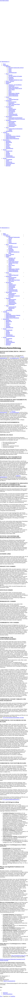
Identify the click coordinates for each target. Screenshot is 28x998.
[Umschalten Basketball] (23, 236)
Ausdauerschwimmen (13, 115)
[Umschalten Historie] (23, 328)
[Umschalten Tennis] (23, 305)
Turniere (10, 130)
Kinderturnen (11, 103)
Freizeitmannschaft (12, 72)
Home (4, 64)
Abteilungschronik (12, 125)
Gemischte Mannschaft (13, 99)
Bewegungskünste (12, 101)
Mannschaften (11, 122)
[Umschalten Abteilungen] (23, 234)
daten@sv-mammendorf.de (9, 981)
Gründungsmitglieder (10, 157)
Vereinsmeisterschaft (12, 114)
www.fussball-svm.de (14, 358)
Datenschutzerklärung (7, 994)
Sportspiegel (8, 134)
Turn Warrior (11, 105)
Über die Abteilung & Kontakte (15, 76)
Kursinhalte (10, 77)
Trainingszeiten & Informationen (15, 117)
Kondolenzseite (9, 150)
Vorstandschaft (9, 162)
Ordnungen (8, 144)
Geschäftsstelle (9, 159)
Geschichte (10, 112)
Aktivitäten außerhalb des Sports (15, 79)
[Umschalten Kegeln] (23, 272)
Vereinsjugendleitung (10, 163)
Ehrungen (8, 154)
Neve (1, 996)
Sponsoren (8, 147)
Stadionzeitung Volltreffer (13, 93)
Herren (9, 70)
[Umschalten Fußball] (23, 256)
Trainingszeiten (11, 110)
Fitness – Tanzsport (10, 81)
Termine (7, 133)
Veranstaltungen (11, 123)
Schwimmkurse (11, 111)
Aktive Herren (11, 89)
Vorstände (8, 153)
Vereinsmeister (11, 126)
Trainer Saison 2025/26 (13, 87)
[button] (9, 73)
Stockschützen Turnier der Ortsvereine (16, 119)
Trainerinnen (11, 78)
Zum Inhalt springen (4, 0)
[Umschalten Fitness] (23, 244)
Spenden (7, 146)
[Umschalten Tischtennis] (23, 298)
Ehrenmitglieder (9, 155)
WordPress (12, 996)
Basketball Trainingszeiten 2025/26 (16, 67)
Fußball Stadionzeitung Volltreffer (13, 136)
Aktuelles (10, 75)
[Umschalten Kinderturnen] (23, 276)
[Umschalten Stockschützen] (23, 292)
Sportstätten (8, 141)
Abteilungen (8, 164)
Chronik (7, 152)
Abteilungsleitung (12, 109)
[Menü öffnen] (1, 990)
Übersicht (10, 108)
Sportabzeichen (9, 131)
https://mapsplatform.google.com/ (18, 955)
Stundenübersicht (9, 148)
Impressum (8, 165)
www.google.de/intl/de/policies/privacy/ (11, 799)
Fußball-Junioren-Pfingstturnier (12, 138)
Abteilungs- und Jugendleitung (15, 84)
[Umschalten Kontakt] (23, 337)
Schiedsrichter (11, 86)
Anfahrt (7, 160)
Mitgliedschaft (9, 142)
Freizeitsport (8, 82)
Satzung (7, 143)
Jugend (9, 71)
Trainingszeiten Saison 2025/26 (15, 88)
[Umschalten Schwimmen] (23, 282)
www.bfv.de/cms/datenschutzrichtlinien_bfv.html (13, 717)
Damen (10, 68)
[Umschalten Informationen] (23, 319)
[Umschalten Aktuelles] (23, 311)
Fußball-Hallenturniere (13, 94)
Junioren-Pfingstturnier (13, 95)
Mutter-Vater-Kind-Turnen (14, 104)
